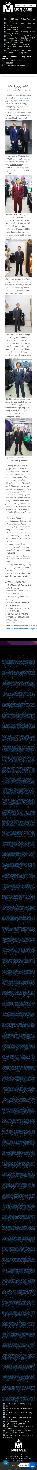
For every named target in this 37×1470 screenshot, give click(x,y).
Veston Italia (13, 1173)
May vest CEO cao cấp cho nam (17, 850)
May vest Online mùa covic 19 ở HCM (11, 840)
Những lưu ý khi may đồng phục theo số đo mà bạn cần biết (14, 694)
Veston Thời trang (15, 1373)
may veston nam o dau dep (11, 1381)
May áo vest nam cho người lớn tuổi (16, 1165)
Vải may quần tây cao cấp (29, 1085)
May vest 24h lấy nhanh (27, 917)
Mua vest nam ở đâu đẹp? (26, 1301)
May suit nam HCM (11, 1110)
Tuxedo (19, 937)
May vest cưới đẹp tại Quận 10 (10, 1231)
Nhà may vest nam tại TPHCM (23, 1033)
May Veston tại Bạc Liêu (7, 1247)
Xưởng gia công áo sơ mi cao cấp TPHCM (12, 1205)
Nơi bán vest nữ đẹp (26, 1321)
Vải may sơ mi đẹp (11, 1087)
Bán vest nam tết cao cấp (27, 868)
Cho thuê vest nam (18, 1034)
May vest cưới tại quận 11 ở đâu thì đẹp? (16, 1269)
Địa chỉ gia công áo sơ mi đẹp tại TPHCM (15, 1208)
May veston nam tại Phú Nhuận (24, 1268)
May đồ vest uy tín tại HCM (11, 1098)
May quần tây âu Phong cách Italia (25, 1299)
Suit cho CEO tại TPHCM (22, 931)
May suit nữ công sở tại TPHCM (12, 1277)
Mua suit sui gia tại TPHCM (23, 1284)
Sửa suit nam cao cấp (18, 1068)
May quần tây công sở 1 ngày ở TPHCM (17, 911)
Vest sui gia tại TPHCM (10, 1018)
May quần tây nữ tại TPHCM (25, 1053)
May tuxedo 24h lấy (22, 958)
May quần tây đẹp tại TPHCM (23, 1038)
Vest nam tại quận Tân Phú (11, 1398)
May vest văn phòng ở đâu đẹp (12, 918)
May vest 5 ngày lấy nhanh (26, 915)
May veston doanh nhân (29, 1005)
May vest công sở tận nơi (21, 1025)
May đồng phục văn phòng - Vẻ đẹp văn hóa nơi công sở (18, 722)
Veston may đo (23, 985)
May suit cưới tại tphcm (15, 960)
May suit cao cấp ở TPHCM (21, 1112)
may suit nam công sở (9, 1278)
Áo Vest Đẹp (21, 1108)
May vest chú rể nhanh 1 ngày (28, 979)
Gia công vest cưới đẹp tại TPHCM (12, 1206)
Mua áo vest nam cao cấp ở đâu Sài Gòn (17, 1124)
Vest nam (11, 1321)
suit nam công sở (22, 1278)
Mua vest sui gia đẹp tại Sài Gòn (16, 890)
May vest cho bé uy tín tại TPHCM (21, 904)
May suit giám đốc (24, 1006)
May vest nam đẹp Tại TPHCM (19, 1199)
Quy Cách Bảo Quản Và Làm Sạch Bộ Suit (21, 683)
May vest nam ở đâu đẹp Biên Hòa (14, 1150)
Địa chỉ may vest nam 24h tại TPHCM (12, 909)
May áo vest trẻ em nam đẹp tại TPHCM (26, 1371)
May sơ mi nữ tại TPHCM (21, 1303)
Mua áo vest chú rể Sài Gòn (26, 1114)
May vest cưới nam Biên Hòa (28, 1143)
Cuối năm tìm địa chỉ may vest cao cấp (12, 965)
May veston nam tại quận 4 (20, 1392)
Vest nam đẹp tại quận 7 (25, 1129)
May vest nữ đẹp (20, 1370)
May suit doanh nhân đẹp (21, 1111)
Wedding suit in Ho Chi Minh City (16, 1091)
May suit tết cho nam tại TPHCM (24, 959)
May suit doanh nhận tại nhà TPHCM (11, 1023)
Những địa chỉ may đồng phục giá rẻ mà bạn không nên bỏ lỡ (14, 729)
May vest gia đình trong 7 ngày (17, 898)
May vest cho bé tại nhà (20, 905)
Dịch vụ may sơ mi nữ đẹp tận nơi (11, 845)
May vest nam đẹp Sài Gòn (23, 1132)
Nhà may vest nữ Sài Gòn (19, 1177)
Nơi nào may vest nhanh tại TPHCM (17, 884)
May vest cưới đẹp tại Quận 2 (10, 1272)
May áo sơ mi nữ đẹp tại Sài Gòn (13, 1040)
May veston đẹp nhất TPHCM (9, 1068)
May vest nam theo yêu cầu (10, 1118)
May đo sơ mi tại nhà (29, 855)
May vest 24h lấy (22, 907)
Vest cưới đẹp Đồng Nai (21, 1141)
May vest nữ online (29, 861)
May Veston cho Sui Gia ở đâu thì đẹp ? (26, 1325)
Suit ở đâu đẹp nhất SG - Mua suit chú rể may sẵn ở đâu (21, 1296)
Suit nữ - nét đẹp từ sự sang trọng (10, 1295)
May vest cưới (7, 951)
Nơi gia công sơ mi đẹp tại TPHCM (27, 1078)
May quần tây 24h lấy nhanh (9, 912)
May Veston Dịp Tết (14, 1109)
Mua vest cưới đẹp (19, 1231)
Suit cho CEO (15, 931)
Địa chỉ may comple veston (24, 1069)
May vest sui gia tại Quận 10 (15, 893)
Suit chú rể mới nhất (8, 1291)
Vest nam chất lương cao (28, 1134)
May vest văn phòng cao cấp (26, 921)
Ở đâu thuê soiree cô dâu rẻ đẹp (20, 1281)
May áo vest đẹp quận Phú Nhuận (15, 1102)
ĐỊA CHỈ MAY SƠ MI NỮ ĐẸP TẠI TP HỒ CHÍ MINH (15, 1357)
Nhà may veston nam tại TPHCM (19, 995)
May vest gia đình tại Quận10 (14, 876)
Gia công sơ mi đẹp (12, 1079)
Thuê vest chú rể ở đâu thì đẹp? (13, 1316)
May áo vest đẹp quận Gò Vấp (26, 1102)
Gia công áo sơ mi (20, 1210)
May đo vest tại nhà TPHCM (12, 1025)
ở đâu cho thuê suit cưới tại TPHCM (18, 944)
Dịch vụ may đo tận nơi (11, 852)
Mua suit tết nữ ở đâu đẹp (22, 948)
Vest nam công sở (23, 1026)
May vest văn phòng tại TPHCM (24, 922)
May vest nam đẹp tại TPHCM (11, 1187)
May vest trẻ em (21, 1039)
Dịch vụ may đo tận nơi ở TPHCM (23, 851)
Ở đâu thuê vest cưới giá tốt (22, 1230)
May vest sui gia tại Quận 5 (25, 893)
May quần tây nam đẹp (13, 1303)
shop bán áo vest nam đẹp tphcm (10, 1186)
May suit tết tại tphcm (10, 927)
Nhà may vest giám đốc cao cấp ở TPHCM (22, 991)
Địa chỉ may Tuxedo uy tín (23, 1054)
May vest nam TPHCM (8, 1114)
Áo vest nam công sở (20, 1065)
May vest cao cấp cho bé (14, 907)
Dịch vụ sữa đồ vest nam (13, 1075)
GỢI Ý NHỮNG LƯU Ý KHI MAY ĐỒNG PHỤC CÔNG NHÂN (17, 746)
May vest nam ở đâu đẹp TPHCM (23, 1162)
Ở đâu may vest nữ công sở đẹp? (23, 1311)
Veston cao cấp (21, 1029)
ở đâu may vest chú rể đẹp (28, 942)
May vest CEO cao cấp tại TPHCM (11, 997)
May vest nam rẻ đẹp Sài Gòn (21, 1131)
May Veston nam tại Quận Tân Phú (12, 1388)
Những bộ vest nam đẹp (19, 1061)
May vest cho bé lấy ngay (10, 906)
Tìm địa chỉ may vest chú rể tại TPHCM (12, 939)
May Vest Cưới (23, 1366)
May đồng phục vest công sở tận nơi (19, 1021)
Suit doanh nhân (30, 1174)
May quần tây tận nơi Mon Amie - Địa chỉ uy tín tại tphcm (18, 661)
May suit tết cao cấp (25, 928)
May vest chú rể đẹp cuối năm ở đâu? (13, 953)
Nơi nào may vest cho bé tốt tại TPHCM (14, 886)
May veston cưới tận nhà (8, 1021)
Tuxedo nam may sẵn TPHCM (21, 1050)
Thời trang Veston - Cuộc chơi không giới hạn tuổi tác (13, 1217)
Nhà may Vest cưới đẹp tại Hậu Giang (16, 1251)
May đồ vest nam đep (7, 1097)
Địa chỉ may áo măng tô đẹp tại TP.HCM (16, 1363)
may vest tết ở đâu (20, 926)
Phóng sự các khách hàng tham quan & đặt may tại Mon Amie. (15, 672)
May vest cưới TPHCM (29, 1164)
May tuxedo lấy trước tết (25, 957)
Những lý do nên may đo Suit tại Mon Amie (25, 715)
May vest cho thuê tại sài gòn (26, 1379)
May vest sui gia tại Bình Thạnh (14, 894)
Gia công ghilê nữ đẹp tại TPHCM (24, 1209)
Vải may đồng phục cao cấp (11, 1082)
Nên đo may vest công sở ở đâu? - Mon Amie (25, 698)
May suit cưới (7, 960)
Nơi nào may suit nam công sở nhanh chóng (17, 1274)
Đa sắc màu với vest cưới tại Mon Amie (26, 1196)
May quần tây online (27, 858)
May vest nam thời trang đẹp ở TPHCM (12, 1196)
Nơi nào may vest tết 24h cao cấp (12, 877)
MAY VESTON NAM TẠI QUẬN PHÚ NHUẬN (21, 1236)
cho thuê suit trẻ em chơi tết (14, 929)
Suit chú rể (26, 941)
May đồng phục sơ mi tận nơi (20, 852)
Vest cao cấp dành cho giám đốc (11, 1039)
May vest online (24, 863)
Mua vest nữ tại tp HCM (12, 1300)
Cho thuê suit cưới (8, 970)
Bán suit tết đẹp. (15, 930)
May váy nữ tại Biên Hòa (24, 1151)
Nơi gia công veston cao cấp (21, 1079)
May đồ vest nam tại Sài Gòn (22, 1121)
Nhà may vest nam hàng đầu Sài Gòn (12, 1122)
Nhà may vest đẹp (10, 1198)
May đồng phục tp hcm (21, 1401)
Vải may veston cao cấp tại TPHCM (13, 1089)
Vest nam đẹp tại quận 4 (18, 1130)
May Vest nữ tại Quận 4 (27, 1327)
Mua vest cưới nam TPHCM (20, 1172)
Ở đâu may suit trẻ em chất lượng (22, 1279)
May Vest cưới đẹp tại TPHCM (18, 952)
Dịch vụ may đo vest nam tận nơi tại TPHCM (11, 848)
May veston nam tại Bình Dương (24, 1396)
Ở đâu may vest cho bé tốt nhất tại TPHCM (13, 873)
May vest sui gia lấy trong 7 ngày (25, 894)
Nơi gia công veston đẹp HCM (23, 1080)
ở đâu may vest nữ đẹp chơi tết (17, 942)
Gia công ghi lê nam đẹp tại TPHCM (12, 1209)
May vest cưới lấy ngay (8, 952)
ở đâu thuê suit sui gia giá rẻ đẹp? (20, 1280)
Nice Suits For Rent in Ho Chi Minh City (17, 1103)
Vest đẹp (11, 1374)
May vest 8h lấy (28, 907)
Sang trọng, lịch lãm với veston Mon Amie (12, 1015)
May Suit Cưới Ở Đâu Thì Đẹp (21, 1328)
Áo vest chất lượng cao (15, 1108)
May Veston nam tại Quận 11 (25, 1390)
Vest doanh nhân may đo (16, 985)
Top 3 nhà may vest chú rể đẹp (9, 836)
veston (30, 1373)
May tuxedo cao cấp (15, 958)
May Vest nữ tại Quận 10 (11, 1328)
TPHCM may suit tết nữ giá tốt (26, 937)
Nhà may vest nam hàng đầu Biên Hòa (23, 1153)
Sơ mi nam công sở (13, 1311)
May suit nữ (29, 1293)
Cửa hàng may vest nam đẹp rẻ (18, 1183)
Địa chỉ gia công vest (20, 1076)
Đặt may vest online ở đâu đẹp (13, 862)
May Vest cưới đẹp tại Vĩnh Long (22, 1249)
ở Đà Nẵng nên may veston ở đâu (12, 1257)
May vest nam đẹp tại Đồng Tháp (11, 1252)
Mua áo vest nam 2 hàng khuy (19, 1194)
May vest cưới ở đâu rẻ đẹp (10, 1195)
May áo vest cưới (25, 1100)
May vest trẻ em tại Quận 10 (10, 1013)
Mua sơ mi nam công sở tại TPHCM (19, 1309)
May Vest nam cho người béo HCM (10, 1121)
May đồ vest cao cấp (9, 1099)
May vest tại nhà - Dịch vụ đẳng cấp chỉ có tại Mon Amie (14, 665)
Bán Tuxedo (8, 971)
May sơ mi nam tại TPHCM (15, 1028)
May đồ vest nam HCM (20, 1118)
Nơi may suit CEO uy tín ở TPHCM (23, 996)
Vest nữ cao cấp (8, 1044)
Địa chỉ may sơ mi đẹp (8, 1160)
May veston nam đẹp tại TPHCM (17, 1044)
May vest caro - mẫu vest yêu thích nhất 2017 (14, 1337)
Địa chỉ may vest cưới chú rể (21, 1195)
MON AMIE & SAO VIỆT (24, 756)
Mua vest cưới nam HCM (10, 1117)
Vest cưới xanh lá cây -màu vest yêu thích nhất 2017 (17, 1346)
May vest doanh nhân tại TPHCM (25, 1007)
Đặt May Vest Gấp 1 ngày (19, 1365)
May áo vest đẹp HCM (26, 1101)
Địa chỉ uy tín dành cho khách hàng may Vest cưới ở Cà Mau (22, 1247)
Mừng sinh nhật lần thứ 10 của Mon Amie (13, 670)
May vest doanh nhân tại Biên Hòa (26, 1157)
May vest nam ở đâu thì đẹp (20, 1163)
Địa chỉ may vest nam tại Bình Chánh (18, 1267)
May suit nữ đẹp (17, 1293)
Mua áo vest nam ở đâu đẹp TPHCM (20, 1192)
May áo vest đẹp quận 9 (23, 1104)
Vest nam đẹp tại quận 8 (16, 1129)
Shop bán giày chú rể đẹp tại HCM (14, 1360)
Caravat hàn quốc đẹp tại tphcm (26, 1360)
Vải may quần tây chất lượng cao (18, 1085)
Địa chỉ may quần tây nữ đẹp (10, 1035)
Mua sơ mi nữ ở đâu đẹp (7, 1301)
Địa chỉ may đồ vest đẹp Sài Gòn (20, 1096)
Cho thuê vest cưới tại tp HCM (15, 1379)
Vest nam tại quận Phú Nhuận (14, 1397)
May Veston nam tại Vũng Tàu (21, 1387)
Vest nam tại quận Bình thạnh (21, 1398)
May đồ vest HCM (25, 1181)
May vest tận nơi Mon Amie (18, 853)
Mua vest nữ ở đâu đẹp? (17, 1301)
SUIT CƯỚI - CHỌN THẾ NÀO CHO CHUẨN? (20, 769)
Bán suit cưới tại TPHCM (15, 971)
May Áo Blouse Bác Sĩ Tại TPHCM (12, 1325)
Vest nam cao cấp (25, 1045)
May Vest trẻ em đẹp (19, 1314)
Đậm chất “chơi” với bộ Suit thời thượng (11, 715)
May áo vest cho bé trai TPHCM (24, 1189)
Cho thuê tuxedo (15, 969)
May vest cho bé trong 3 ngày (10, 905)
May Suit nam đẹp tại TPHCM (18, 1294)
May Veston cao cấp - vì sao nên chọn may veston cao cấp (13, 1263)
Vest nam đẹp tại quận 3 (27, 1130)
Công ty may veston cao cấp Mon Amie (18, 1016)
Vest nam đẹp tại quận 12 (14, 1128)
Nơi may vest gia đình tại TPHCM (12, 889)
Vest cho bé (21, 878)
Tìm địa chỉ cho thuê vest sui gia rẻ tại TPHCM (12, 880)
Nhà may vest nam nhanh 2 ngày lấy (23, 975)
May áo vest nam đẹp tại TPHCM (13, 1071)
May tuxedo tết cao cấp (8, 957)
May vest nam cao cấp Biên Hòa (16, 1155)
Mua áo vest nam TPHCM (21, 1187)
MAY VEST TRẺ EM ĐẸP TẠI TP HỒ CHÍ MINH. (21, 1358)
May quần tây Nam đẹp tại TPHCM (19, 1352)
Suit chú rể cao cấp (8, 942)
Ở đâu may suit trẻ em (10, 1280)
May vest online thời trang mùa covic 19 (18, 842)
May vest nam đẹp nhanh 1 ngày (16, 979)
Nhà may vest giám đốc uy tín (26, 993)
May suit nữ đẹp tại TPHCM (28, 1292)
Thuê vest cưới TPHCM (21, 1176)
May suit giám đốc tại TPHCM (13, 933)
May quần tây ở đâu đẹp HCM (12, 1036)
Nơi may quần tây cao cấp (10, 1034)
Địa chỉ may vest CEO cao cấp (19, 1001)
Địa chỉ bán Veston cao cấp (11, 1238)
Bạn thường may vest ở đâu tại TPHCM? (22, 1011)
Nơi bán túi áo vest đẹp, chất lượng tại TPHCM (18, 1204)
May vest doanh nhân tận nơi (21, 983)
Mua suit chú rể (19, 1288)
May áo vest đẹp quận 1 (26, 1107)
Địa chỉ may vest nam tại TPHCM (12, 1047)
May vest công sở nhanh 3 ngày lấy (9, 974)
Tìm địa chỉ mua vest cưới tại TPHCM (17, 938)
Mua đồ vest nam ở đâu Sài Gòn (25, 1122)
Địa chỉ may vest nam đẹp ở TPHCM (24, 1184)
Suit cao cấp (5, 932)
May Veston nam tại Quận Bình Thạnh (20, 1389)
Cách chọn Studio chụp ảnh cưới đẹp (12, 1368)
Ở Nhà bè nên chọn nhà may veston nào (26, 1258)
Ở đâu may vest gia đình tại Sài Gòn (22, 883)
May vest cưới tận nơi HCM (23, 1024)
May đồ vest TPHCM (9, 1194)
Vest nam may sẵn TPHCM (28, 1056)
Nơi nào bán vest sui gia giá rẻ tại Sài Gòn (15, 888)
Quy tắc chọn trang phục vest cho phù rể (11, 690)
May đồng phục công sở (25, 1400)
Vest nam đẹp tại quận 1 (11, 1131)
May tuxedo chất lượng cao (12, 1048)
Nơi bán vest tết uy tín (27, 865)
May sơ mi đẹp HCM (24, 1046)
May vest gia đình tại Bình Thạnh (24, 901)
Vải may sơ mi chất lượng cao (14, 1086)
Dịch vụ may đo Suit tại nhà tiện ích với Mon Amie (16, 706)
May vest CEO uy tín (9, 1002)
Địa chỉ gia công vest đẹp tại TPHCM (10, 1076)
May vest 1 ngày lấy (27, 916)
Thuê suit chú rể (17, 1289)
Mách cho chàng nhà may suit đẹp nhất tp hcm (16, 717)
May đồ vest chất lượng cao (21, 1098)
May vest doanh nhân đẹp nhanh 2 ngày (16, 976)
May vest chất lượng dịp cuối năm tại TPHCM (14, 954)
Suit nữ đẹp (26, 1294)
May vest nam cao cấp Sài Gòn (12, 1132)
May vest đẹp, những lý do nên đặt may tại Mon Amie (14, 1227)
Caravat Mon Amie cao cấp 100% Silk (20, 674)
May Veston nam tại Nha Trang (9, 1387)
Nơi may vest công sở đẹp (25, 971)
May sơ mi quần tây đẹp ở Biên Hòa (24, 1149)
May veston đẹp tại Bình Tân (27, 1259)
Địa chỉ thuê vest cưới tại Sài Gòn (20, 1229)
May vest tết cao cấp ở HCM (28, 869)
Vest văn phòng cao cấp (12, 919)
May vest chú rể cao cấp (25, 953)
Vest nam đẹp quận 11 (22, 1128)
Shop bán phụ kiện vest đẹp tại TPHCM (13, 1171)
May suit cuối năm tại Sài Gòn (11, 961)
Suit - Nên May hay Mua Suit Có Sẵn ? (12, 1364)
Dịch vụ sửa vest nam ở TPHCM (13, 1059)
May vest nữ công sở (18, 927)
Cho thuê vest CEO (13, 851)
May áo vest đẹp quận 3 (9, 1107)
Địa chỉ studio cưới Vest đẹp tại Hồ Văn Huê (17, 1242)
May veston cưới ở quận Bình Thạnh (12, 1268)
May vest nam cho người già (28, 1165)
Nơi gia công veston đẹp (8, 1081)
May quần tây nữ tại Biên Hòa (12, 1149)
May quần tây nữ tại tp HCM (17, 1302)
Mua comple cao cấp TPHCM (13, 1012)
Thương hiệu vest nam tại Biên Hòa (10, 1153)
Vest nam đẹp (8, 1135)
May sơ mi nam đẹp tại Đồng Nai (24, 1139)
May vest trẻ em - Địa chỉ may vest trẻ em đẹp (14, 1262)
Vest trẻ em (25, 1314)
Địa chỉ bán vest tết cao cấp (18, 865)
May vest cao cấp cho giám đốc (21, 1173)
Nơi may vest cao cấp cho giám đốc (13, 1004)
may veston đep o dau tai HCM (19, 1374)
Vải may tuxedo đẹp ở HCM (13, 1054)
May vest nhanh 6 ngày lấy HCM (16, 915)
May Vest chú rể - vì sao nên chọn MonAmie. (18, 1349)
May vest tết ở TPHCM (22, 877)
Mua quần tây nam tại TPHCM (24, 1322)
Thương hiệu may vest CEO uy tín (13, 992)
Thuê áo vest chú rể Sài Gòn (27, 1099)
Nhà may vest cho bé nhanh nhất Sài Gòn (25, 889)
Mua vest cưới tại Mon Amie (15, 1235)
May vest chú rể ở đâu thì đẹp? (27, 1317)
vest (28, 1373)
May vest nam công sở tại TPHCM (27, 1312)
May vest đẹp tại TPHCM (23, 1049)
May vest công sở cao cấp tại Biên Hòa (13, 1154)
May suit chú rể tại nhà (10, 963)
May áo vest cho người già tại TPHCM (24, 1119)
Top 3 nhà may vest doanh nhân (18, 835)
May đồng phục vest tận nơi (8, 853)
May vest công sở (22, 1071)
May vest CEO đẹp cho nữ (11, 846)
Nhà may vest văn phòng (13, 922)
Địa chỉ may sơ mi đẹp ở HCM (21, 1043)
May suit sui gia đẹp (9, 1285)
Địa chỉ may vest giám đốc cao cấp (14, 993)
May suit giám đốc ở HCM (15, 1006)
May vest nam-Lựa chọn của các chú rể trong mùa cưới (15, 1214)
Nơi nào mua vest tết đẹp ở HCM (20, 864)
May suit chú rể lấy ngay (27, 963)
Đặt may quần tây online (19, 858)
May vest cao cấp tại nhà (14, 857)
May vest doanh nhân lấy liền (11, 983)
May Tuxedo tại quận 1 (19, 1272)
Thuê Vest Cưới (6, 1375)
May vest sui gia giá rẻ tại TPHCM (21, 875)
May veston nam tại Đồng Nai (13, 1396)
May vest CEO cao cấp (10, 1003)
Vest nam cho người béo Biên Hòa (14, 1151)
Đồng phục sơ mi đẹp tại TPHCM (19, 1027)
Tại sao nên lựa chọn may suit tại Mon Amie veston (14, 1220)
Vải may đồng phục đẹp (20, 1082)
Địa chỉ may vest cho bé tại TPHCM (25, 909)
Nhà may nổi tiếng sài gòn (8, 1188)
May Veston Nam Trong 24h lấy (17, 1327)
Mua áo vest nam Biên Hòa (25, 1154)
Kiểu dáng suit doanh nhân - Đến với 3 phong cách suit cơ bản (21, 701)
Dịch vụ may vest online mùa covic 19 (22, 841)
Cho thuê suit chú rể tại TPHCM (18, 970)
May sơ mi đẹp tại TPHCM (26, 1008)
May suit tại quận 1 (27, 1272)
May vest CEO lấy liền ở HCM (21, 982)
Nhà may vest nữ (24, 1028)
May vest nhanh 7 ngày (12, 896)
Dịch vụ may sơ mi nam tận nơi (23, 845)
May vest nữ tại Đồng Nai (18, 1136)
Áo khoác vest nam (23, 1058)
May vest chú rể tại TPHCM (17, 1317)
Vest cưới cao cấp (14, 937)
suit (27, 214)
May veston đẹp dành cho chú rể (22, 1381)
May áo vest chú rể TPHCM (12, 1168)
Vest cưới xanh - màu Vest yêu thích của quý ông (18, 1264)
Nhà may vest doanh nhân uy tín (16, 994)
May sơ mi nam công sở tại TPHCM (12, 1310)
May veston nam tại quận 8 (12, 1391)
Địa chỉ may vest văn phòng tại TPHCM (13, 920)
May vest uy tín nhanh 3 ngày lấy (21, 974)
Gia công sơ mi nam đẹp (27, 1077)
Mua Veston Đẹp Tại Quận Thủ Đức (12, 1378)
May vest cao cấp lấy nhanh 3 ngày (18, 973)
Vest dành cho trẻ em (17, 1344)
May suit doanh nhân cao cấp (22, 1186)
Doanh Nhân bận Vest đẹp (28, 1108)
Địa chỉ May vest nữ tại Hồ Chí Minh (10, 1370)
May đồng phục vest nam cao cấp (21, 1013)
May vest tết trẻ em (27, 949)
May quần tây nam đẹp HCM (13, 1038)
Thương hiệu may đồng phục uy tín (24, 1036)
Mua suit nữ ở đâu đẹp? (9, 1292)
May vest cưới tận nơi (7, 1026)
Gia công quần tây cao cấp (9, 1077)
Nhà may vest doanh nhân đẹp (28, 994)
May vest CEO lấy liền (7, 985)
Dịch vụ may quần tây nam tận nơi (25, 843)
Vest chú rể (8, 937)
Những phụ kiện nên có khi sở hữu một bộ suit (13, 1017)
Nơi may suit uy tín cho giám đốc (20, 1003)
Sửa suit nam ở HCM (8, 1064)
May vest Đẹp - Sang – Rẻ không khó (20, 1198)
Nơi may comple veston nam (28, 1068)
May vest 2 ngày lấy (20, 916)
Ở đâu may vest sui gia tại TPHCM (27, 882)
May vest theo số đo (7, 1384)
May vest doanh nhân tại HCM (13, 1007)
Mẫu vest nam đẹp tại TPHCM (26, 1057)
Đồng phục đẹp (24, 1017)
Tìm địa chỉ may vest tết (7, 925)
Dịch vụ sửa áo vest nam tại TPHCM (10, 1065)
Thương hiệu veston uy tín (24, 992)
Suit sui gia (29, 1285)
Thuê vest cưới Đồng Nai (21, 1140)
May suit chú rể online (19, 963)
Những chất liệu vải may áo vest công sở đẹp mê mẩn (16, 695)
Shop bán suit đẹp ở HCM (21, 1193)
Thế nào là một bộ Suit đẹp (7, 1331)
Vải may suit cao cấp (15, 1088)
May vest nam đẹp (19, 990)
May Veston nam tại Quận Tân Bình (14, 1390)
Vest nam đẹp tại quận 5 (9, 1130)
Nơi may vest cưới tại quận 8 (14, 1270)
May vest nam (8, 1317)
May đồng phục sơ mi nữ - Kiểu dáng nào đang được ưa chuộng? (17, 713)
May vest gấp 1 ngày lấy (18, 1321)
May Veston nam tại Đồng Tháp (10, 1386)
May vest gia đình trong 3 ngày (28, 898)
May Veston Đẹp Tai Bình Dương (17, 1380)
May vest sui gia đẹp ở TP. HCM (13, 1226)
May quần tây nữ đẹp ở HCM (16, 1037)
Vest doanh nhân (24, 1171)
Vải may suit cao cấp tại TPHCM (20, 1087)
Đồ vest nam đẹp (22, 1059)
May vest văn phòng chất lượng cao (15, 921)
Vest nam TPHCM (17, 1057)
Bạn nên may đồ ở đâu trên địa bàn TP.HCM (22, 1224)
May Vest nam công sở (12, 1313)
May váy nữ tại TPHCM (28, 1177)
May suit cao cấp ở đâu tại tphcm (21, 936)
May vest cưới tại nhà (27, 1231)
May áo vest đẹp (7, 1108)
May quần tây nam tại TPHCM (24, 1047)
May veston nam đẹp (29, 995)
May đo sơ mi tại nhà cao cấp (8, 855)
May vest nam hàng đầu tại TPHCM (12, 1029)
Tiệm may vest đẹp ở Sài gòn (10, 1164)
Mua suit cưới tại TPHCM (10, 949)
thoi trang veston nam (23, 1373)
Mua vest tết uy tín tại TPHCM (28, 866)
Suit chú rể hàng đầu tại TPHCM (22, 1290)
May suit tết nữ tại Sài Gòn (13, 959)
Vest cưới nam (28, 1066)
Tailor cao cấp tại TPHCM (8, 1027)
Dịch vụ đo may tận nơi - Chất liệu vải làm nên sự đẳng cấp (22, 659)
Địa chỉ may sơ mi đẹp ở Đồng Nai (12, 1139)
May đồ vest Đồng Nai (9, 1136)
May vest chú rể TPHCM (15, 1166)
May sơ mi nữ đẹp (7, 1046)
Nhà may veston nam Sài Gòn (14, 1069)
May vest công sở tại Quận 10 (22, 1014)
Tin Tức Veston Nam (8, 1373)
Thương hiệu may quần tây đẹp (21, 1035)
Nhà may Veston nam (12, 1377)
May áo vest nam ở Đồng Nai (12, 1140)
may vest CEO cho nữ (20, 846)
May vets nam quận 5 (29, 1027)
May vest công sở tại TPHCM (23, 972)
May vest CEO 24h (12, 982)
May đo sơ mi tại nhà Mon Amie (19, 855)
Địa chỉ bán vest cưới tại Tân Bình (20, 1260)
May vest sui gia (7, 984)
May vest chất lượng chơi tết (17, 925)
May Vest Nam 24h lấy (16, 1366)
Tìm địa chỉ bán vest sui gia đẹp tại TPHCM (13, 882)
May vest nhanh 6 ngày (20, 896)
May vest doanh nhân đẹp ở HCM (21, 984)
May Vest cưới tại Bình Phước (25, 1253)
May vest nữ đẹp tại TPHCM (24, 1304)
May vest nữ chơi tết (12, 950)
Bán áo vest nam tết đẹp (8, 865)
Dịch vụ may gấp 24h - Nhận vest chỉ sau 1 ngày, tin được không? (22, 687)
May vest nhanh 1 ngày (29, 980)
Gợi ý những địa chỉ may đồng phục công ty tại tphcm (22, 730)
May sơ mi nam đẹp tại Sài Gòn (27, 1182)
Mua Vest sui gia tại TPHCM (12, 1315)
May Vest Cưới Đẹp (8, 1352)
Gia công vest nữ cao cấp (23, 1206)
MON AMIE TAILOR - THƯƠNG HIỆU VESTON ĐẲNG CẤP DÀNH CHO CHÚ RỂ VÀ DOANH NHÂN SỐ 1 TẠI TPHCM (18, 801)
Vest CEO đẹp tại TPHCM (25, 986)
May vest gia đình (8, 898)
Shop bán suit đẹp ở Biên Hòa (15, 1157)
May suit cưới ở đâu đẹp (27, 1220)
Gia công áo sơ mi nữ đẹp (12, 1210)
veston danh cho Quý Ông (16, 1384)
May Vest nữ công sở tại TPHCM (14, 1312)
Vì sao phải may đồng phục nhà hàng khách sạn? (22, 726)
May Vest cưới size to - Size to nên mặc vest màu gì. (13, 1261)
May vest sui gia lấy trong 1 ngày (16, 895)
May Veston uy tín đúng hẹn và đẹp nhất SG (19, 1237)
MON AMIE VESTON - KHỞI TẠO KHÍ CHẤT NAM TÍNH (15, 822)
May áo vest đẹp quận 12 (29, 1103)
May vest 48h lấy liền (19, 917)
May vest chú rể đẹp (27, 1039)
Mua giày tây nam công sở (21, 1000)
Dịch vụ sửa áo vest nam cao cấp (8, 1066)
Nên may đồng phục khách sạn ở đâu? (23, 727)
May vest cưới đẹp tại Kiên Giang (18, 1248)
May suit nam (12, 984)
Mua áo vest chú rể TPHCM (22, 1168)
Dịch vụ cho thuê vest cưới (14, 1375)
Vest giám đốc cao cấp (17, 981)
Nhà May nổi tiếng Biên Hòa (26, 1156)
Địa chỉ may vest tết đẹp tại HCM (16, 869)
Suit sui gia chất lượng (23, 1285)
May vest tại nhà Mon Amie (21, 856)
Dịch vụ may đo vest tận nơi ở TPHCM (26, 848)
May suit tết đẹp (19, 928)
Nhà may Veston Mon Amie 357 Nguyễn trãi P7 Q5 (14, 1241)
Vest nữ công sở (19, 1313)
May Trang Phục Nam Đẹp (23, 1323)
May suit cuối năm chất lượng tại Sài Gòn (24, 961)
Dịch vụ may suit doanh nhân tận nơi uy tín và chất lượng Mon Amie (13, 655)
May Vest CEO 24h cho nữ (28, 850)
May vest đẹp (14, 996)
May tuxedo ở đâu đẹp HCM (11, 1050)
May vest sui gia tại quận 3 (10, 875)
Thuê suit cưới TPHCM (23, 1109)
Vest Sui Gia (5, 1316)
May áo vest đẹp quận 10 (13, 1104)
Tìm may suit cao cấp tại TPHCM (25, 930)
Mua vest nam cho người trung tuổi (11, 1176)
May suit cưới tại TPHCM (11, 1112)
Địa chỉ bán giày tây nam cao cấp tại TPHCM (25, 997)
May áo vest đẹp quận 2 (17, 1107)
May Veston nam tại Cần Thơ (21, 1386)
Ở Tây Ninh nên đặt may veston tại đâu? (13, 1253)
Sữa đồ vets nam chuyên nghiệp (20, 1072)
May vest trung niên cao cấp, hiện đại (12, 1218)
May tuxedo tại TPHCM (16, 1053)
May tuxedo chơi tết (7, 958)
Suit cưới (14, 941)
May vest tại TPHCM (14, 1024)
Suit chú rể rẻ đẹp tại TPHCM (10, 1288)
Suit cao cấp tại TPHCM (12, 932)
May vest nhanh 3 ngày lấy (13, 897)
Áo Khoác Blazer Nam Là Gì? (10, 1365)
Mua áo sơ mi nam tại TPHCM (17, 1160)
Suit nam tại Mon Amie (20, 1295)
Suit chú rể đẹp (15, 1291)
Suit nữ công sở (16, 1278)
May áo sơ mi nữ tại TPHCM (13, 1189)
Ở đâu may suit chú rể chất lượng (10, 1279)
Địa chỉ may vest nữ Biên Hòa (28, 1155)
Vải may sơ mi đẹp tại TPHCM (25, 1086)
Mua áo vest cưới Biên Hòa (25, 1150)
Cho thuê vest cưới (17, 1002)
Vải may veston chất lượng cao (25, 1088)
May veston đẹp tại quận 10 (28, 1269)
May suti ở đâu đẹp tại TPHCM (21, 1167)
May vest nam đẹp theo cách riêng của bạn (22, 1305)
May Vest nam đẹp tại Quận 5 (11, 1271)
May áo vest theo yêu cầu (8, 1101)
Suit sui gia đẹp (15, 1285)
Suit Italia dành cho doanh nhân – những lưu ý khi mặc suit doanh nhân (18, 1335)
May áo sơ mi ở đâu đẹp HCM (25, 1040)
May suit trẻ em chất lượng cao (10, 1283)
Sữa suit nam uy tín (24, 1070)
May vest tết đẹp (15, 878)
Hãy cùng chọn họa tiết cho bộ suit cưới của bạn (20, 676)
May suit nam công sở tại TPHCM (25, 1277)
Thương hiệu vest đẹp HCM (25, 1093)
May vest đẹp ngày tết (19, 949)
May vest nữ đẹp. (11, 1305)
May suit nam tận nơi (25, 1022)
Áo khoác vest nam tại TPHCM (10, 1045)
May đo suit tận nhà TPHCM (23, 1023)
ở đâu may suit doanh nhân (22, 932)
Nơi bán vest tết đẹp (19, 868)
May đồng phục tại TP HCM (9, 1400)
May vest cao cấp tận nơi (14, 854)
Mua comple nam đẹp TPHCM (9, 1172)
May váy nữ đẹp (9, 1302)
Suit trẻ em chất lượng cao (19, 1282)
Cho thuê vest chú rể (8, 969)
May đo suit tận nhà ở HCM (17, 1022)
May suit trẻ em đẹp (9, 1284)
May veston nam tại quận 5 (10, 1392)
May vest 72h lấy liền (11, 917)
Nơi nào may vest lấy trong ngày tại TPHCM (15, 885)
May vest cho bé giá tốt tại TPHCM (21, 906)
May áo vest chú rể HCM (17, 1114)
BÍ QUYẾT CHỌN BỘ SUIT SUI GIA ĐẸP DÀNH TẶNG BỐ (14, 755)
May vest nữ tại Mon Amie (16, 1306)
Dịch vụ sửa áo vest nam (14, 1067)
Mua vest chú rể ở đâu (13, 948)
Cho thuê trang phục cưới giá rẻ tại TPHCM (22, 910)
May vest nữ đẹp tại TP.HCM (14, 1225)
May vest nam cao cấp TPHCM (17, 1185)
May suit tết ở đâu (26, 927)
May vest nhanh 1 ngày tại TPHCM (18, 980)
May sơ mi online (22, 861)
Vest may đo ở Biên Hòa (10, 1145)
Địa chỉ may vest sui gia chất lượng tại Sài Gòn (15, 908)
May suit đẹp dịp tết (7, 926)
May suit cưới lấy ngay (16, 962)
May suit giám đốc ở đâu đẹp (24, 933)
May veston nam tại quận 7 (22, 1391)
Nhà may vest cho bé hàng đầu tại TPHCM (14, 874)
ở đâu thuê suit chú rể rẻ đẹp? (9, 1282)
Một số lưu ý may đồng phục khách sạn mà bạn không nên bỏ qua (15, 709)
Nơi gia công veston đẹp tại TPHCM (11, 1080)
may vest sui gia (15, 1371)
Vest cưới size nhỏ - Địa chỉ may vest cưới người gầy (20, 1341)
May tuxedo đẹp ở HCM (24, 1055)
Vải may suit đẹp (8, 1088)
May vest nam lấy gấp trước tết (8, 1228)
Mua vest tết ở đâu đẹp (10, 864)
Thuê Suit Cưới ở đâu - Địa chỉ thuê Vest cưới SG (24, 1332)
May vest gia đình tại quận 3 (15, 900)
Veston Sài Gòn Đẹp (28, 1199)
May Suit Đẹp (30, 1054)
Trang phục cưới (20, 872)
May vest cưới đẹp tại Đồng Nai (13, 1258)
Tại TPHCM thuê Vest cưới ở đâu (10, 1245)
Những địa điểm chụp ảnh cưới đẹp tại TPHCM (14, 1367)
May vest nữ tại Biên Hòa (16, 1156)
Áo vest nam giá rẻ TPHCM (11, 1060)
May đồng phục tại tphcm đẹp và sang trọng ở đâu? (23, 723)
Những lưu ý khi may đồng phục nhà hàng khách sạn (23, 707)
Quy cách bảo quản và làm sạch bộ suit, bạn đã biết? (23, 718)
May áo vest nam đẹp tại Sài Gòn (21, 1125)
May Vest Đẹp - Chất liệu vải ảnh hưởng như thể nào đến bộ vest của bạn (15, 1324)
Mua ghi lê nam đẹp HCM (13, 1178)
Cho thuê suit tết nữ (22, 969)
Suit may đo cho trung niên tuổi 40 (25, 1218)
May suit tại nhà (7, 1024)
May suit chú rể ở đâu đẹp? (11, 1290)
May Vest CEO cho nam (29, 846)
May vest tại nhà (16, 843)
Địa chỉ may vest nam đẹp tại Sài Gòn (20, 1123)
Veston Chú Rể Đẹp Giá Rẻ (14, 1299)
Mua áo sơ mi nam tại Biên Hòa (16, 1143)
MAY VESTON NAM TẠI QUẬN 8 (26, 1235)
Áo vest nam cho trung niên (14, 1058)
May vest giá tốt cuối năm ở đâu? (22, 950)
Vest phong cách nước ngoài (24, 1378)
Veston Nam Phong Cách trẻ (12, 1395)
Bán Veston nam (24, 1384)
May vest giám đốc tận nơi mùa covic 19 (20, 837)
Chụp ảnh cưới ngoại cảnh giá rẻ (9, 1369)
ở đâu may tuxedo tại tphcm (19, 943)
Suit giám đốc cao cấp (8, 931)
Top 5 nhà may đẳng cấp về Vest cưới (23, 1245)
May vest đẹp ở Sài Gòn (20, 1164)
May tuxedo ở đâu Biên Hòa (8, 1146)
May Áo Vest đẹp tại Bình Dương (19, 1326)
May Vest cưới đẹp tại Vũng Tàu (22, 1252)
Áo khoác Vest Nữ (26, 1353)
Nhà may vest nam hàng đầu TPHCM (14, 1182)
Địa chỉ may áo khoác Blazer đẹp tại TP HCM (16, 1359)
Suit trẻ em (15, 1284)
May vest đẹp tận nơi (23, 854)
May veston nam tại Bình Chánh (23, 1395)
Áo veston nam (15, 1064)
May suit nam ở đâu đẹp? (18, 1292)
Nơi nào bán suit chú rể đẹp (27, 1288)
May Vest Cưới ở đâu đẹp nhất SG (9, 1332)
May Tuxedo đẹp (6, 1056)
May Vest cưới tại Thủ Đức (16, 1259)
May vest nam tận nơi (15, 1026)
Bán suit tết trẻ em (9, 930)
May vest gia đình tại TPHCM (17, 899)
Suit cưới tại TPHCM (20, 941)
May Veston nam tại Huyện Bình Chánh (25, 1388)
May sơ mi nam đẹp (12, 1043)
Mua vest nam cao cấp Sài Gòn (9, 1125)
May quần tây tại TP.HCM (24, 1225)
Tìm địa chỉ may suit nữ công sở (10, 1273)
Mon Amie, (26, 279)
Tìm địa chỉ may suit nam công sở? (22, 1273)
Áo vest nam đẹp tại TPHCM (20, 1369)
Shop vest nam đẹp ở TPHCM (9, 1177)
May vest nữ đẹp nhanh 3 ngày (29, 973)
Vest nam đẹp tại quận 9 (7, 1129)
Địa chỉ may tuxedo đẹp (9, 1192)
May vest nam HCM (19, 1117)
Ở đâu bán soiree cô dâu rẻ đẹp (9, 1281)
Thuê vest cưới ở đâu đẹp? (11, 1014)
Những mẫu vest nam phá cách (10, 1399)
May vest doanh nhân (10, 1008)
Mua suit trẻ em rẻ (27, 1282)
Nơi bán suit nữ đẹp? (26, 1291)
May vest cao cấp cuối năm (27, 954)
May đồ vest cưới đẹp (10, 1096)
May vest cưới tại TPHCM (15, 951)
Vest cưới (8, 979)
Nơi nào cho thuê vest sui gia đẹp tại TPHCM (13, 887)
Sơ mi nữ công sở (6, 1311)
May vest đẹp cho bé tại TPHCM (9, 904)
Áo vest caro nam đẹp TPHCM (21, 1174)
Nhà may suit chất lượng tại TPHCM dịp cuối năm (24, 947)
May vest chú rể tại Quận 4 (21, 1271)
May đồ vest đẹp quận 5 (24, 1097)
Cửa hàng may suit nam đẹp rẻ (11, 1111)
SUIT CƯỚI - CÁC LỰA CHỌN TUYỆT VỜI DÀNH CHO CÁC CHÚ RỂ (17, 762)
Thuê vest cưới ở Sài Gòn (12, 1119)
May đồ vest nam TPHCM (14, 1055)
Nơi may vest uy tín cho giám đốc (25, 1004)
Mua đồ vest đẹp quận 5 (15, 1097)
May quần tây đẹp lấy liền (19, 912)
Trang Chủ (14, 1465)
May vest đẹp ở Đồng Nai (12, 1141)
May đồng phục (17, 1400)
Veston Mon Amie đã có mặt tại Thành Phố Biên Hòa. (14, 1133)
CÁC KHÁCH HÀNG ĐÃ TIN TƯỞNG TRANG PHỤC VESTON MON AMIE (18, 738)
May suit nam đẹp (27, 1029)
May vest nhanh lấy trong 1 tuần (27, 895)
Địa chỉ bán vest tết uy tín (10, 868)
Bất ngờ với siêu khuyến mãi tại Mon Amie (18, 704)
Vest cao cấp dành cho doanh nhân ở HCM (12, 986)
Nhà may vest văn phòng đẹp (22, 919)
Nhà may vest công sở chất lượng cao (16, 964)
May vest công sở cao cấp (12, 972)
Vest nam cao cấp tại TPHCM (28, 990)
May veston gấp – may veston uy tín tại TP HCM (20, 1343)
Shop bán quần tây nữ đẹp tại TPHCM (11, 1322)
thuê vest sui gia (9, 1371)
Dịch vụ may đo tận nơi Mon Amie (19, 847)
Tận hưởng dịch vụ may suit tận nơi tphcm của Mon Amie (18, 663)
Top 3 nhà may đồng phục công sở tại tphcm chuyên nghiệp (19, 725)
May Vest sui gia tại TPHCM (22, 1315)
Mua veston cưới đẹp (26, 1188)
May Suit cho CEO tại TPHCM (9, 936)
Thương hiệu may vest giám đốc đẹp (16, 989)
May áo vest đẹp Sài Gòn (17, 1101)
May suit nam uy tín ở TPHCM (12, 1113)
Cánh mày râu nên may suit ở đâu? (25, 1221)
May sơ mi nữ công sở (23, 1310)
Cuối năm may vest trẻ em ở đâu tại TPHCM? (22, 968)
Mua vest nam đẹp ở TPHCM (10, 1061)
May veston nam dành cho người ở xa (21, 1385)
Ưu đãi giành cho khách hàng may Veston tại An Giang (18, 1250)
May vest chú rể (27, 952)
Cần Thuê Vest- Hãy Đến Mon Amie (26, 1375)
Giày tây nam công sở (10, 1001)
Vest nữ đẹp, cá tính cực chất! (21, 1320)
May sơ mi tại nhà (13, 856)
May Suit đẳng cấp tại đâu (20, 1246)
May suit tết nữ (29, 958)
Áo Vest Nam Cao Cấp (21, 1060)
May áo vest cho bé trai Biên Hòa (21, 1145)
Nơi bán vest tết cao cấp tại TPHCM (13, 867)
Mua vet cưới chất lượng (12, 1232)
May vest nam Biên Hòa (22, 1152)
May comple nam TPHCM (27, 1161)
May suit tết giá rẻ (13, 928)
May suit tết (25, 925)
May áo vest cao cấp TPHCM (16, 1100)
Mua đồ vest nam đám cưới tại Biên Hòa (20, 1144)
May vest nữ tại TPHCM (24, 1015)
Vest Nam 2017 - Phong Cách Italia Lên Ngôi (22, 1376)
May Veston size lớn (10, 1385)
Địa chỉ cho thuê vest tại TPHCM (14, 1070)
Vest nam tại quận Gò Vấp (23, 1397)
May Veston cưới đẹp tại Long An (24, 1257)
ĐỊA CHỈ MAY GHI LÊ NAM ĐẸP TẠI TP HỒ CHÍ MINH (21, 1355)
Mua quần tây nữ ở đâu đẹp (21, 1300)
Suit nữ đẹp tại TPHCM (8, 1294)
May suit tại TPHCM (21, 1113)
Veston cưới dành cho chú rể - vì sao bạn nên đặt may (13, 1348)
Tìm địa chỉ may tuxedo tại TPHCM (26, 939)
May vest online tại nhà (9, 843)
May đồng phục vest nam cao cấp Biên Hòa (11, 1142)
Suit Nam (20, 1353)
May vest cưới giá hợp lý (9, 1011)
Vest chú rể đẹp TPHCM (24, 1166)
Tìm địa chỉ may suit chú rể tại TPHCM (20, 940)
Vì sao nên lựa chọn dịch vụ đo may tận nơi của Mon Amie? (15, 686)
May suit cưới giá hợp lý (25, 962)
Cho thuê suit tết (22, 929)
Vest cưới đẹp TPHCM (12, 1162)
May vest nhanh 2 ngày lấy (23, 897)
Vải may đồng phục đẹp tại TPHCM (19, 1081)
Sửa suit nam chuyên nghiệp (24, 1067)
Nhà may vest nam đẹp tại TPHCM (18, 1200)
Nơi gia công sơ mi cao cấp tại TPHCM (14, 1078)
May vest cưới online (24, 951)
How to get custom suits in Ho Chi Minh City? (12, 1093)
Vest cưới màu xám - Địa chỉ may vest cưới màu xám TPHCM (15, 1338)
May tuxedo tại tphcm (16, 957)
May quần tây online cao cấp (10, 858)
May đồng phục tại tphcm (13, 1334)
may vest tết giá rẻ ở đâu (28, 926)
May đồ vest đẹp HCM (17, 1099)
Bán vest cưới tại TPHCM (28, 970)
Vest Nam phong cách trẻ (28, 1370)
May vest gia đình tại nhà (13, 901)
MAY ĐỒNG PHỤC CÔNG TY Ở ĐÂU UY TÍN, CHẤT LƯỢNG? (17, 733)
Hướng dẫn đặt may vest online (24, 862)
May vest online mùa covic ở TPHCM (25, 840)
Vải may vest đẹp (23, 1089)
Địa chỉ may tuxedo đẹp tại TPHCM (12, 1049)
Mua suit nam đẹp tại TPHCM (20, 1110)
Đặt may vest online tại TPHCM (15, 863)
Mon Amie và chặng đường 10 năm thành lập (13, 682)
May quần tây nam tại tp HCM (28, 1302)
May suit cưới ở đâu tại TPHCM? (25, 960)
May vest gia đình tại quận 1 (24, 876)
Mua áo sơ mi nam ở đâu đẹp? (13, 1323)
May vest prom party (18, 1018)
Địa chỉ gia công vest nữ (22, 1075)
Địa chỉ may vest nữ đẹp (10, 1314)
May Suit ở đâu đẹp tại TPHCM (19, 1197)
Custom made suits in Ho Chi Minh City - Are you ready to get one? (15, 1090)
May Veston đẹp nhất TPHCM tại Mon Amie (25, 1239)
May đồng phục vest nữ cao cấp (11, 1193)
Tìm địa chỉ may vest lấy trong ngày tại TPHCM (13, 879)
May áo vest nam (20, 1056)
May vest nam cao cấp (9, 1199)
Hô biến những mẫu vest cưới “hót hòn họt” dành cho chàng (22, 691)
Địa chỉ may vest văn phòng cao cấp (24, 918)
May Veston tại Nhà (8, 1366)
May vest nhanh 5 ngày (29, 896)
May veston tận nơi (29, 1021)
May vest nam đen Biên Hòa (24, 1142)
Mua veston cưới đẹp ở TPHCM (16, 1161)
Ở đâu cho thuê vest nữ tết (29, 943)
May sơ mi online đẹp (14, 861)
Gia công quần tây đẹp (19, 1077)
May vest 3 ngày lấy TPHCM (11, 916)
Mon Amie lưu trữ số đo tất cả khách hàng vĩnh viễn (24, 1228)
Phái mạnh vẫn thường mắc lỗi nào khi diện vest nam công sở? (20, 697)
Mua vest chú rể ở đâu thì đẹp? (25, 1316)
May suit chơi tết (14, 926)
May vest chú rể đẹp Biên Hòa (12, 1152)
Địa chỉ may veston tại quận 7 (25, 1270)
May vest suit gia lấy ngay (26, 890)
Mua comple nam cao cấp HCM (15, 1181)
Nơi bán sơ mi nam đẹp (11, 1320)
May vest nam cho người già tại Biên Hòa (21, 1146)
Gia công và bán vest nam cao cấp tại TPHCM (15, 1207)
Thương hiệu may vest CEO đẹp (9, 990)
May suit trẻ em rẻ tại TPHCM (21, 1283)
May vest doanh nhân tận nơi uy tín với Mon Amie (14, 658)
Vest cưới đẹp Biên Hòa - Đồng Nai (18, 1135)
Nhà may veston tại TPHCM (20, 1066)
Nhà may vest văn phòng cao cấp (26, 920)
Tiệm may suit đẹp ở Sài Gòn (11, 1213)
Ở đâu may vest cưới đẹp (12, 1230)
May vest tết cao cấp (8, 878)
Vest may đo (8, 1184)
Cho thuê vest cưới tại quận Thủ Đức (23, 1377)
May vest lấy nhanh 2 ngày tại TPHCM (10, 975)
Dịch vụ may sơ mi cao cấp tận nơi (17, 844)
